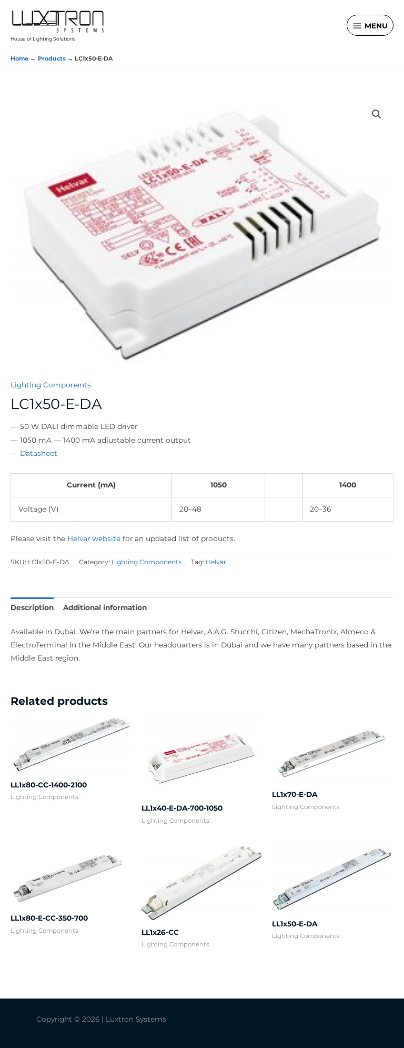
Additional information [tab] (105, 607)
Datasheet (38, 453)
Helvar (216, 562)
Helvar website (93, 538)
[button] (376, 114)
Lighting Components (51, 385)
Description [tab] (32, 607)
